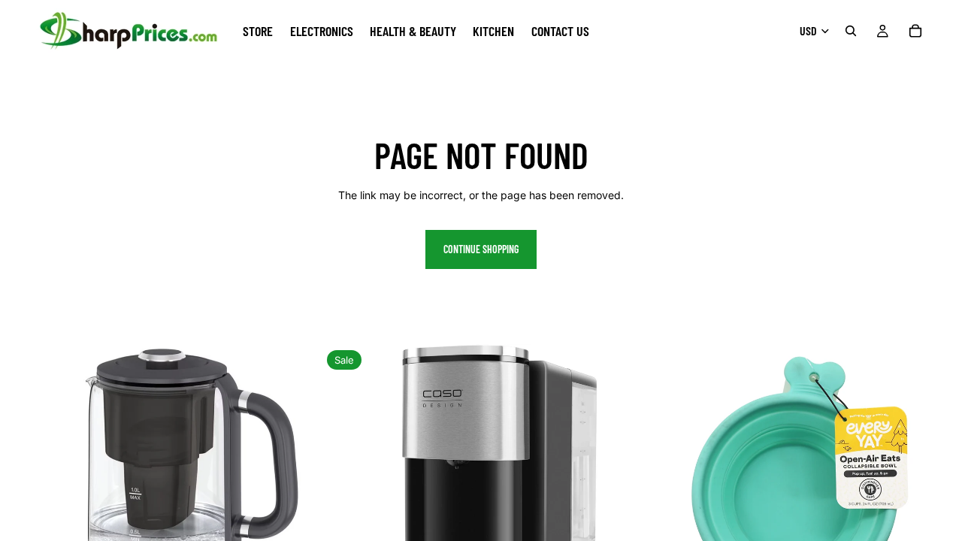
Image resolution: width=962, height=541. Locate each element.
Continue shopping (481, 249)
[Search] (850, 30)
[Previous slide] (22, 504)
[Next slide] (297, 504)
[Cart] (915, 30)
